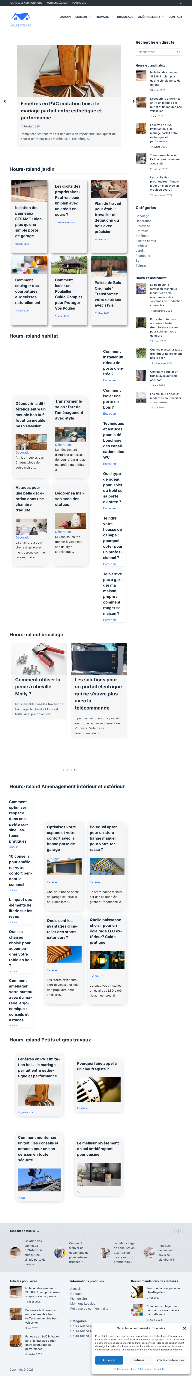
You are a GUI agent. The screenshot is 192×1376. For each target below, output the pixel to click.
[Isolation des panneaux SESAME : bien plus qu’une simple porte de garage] (141, 75)
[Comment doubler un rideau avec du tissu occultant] (141, 375)
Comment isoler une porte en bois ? (112, 399)
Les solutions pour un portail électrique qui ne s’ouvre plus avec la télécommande (95, 694)
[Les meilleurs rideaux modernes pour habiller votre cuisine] (141, 397)
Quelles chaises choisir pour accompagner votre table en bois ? (20, 948)
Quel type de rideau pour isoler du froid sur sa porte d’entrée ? (113, 487)
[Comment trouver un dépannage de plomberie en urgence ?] (59, 1252)
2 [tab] (67, 770)
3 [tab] (71, 770)
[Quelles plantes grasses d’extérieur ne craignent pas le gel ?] (141, 353)
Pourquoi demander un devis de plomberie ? (167, 1252)
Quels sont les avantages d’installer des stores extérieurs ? (62, 929)
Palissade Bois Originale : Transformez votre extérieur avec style (108, 293)
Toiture (21, 1197)
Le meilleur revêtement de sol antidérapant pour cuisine (98, 1149)
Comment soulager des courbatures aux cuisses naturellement (27, 291)
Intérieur (13, 846)
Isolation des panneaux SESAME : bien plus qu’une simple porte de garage (35, 1252)
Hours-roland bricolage (86, 1331)
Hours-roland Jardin (84, 1336)
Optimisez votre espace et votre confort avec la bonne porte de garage (61, 838)
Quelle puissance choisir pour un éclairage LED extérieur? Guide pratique (106, 931)
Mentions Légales (57, 3)
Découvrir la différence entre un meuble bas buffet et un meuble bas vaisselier (31, 414)
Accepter (109, 1360)
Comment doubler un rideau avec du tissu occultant (164, 376)
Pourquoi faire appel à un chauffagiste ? (97, 1066)
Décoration (23, 452)
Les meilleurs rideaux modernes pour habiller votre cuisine (165, 398)
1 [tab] (63, 770)
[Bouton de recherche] (178, 51)
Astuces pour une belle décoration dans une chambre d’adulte (30, 498)
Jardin (65, 17)
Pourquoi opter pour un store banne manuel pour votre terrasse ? (103, 838)
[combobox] (155, 52)
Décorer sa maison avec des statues (69, 499)
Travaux (102, 17)
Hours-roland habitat (85, 1326)
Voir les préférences (170, 1360)
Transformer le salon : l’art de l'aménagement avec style (69, 409)
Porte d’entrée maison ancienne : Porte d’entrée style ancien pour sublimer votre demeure (164, 327)
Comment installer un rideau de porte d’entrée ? (113, 362)
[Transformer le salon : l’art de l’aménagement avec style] (141, 158)
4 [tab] (75, 770)
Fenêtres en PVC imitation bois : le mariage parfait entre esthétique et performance (39, 1067)
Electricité (143, 226)
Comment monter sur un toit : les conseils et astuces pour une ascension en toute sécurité (38, 1148)
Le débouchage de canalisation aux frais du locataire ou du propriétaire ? (124, 1252)
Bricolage (125, 17)
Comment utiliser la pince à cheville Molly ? (34, 687)
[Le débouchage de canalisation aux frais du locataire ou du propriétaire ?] (104, 1252)
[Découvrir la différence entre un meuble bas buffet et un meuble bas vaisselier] (141, 102)
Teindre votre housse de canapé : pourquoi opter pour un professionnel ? (112, 538)
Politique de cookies (125, 1369)
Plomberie (82, 1108)
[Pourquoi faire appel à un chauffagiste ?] (137, 1292)
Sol (78, 1192)
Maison (81, 17)
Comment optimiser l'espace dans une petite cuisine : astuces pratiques (18, 822)
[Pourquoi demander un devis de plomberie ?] (149, 1252)
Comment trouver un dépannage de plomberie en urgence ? (78, 1252)
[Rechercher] (181, 3)
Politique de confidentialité (151, 1369)
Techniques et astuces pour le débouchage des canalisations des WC (113, 440)
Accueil (75, 1288)
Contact (175, 17)
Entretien (109, 380)
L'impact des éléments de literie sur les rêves (20, 908)
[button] (184, 1328)
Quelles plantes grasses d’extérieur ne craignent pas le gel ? (166, 354)
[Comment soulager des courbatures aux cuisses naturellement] (137, 1310)
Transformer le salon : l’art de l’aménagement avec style (165, 159)
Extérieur (53, 882)
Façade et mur (25, 1112)
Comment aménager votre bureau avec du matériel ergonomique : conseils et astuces (20, 1000)
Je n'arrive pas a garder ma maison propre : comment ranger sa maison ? (112, 594)
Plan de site (79, 3)
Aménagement (149, 17)
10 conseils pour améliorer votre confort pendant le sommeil (20, 870)
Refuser (139, 1360)
